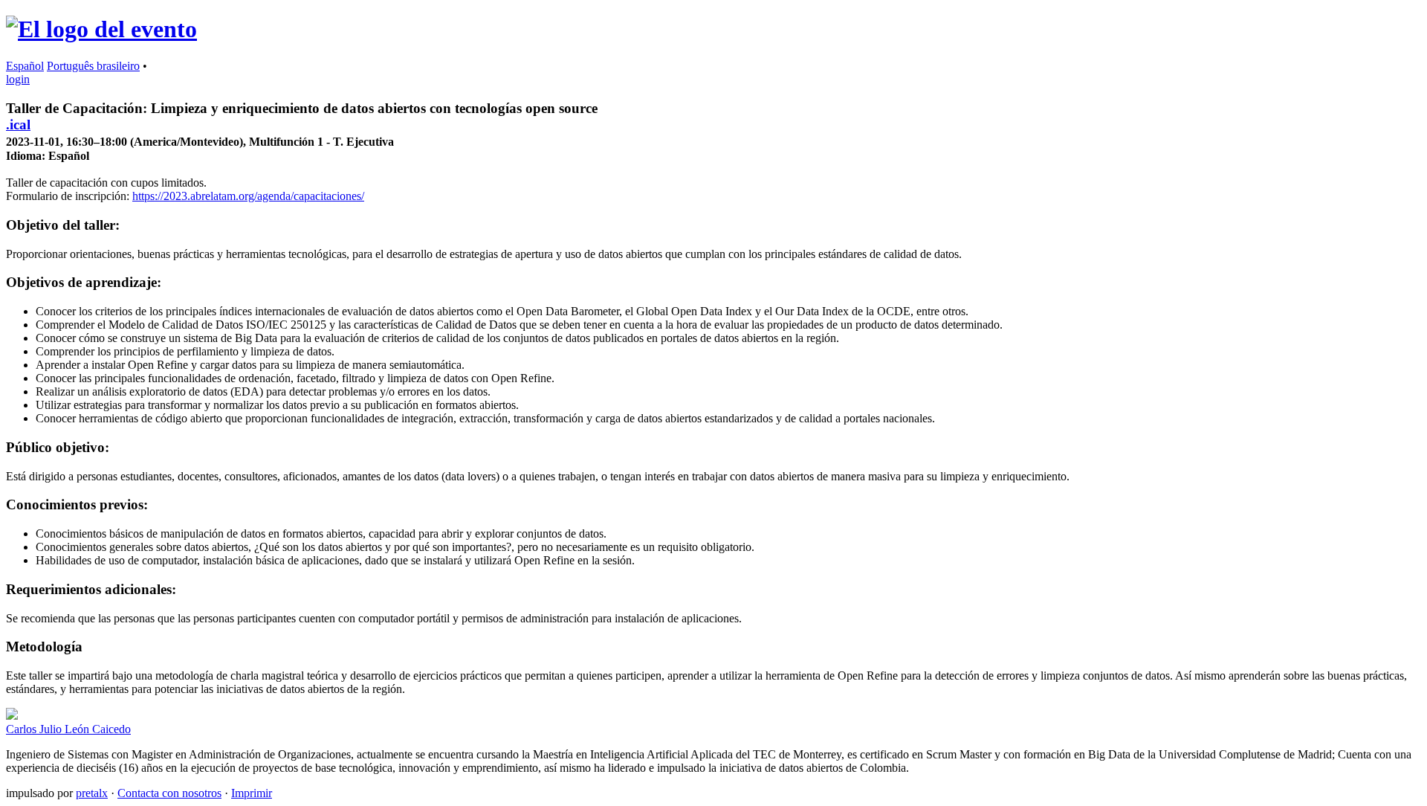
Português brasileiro (93, 65)
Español (25, 65)
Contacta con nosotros (169, 793)
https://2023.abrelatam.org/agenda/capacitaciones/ (248, 196)
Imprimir (251, 793)
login (18, 79)
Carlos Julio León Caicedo (68, 729)
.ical (18, 124)
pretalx (92, 793)
